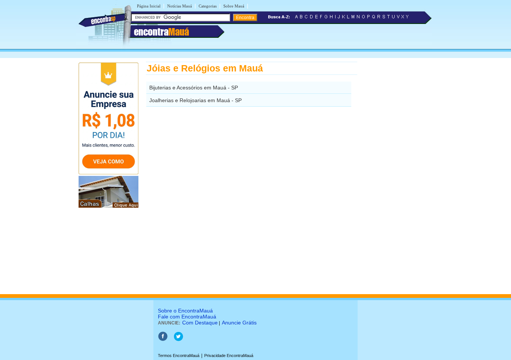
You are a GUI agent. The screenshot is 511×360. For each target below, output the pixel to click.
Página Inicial (148, 6)
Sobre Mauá (233, 6)
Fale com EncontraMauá (187, 317)
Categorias (208, 6)
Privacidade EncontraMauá (228, 355)
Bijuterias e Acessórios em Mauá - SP (193, 88)
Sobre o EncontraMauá (185, 311)
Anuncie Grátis (239, 323)
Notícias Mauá (179, 6)
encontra (161, 32)
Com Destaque (200, 323)
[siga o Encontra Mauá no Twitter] (178, 339)
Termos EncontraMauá (178, 355)
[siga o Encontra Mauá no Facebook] (162, 339)
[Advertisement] (396, 174)
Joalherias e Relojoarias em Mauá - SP (195, 100)
